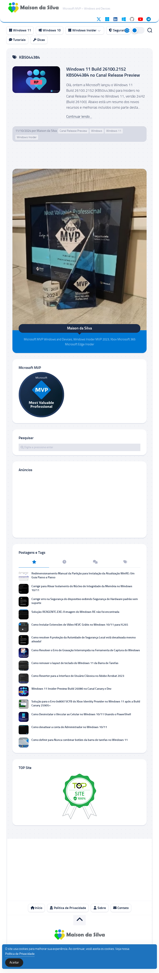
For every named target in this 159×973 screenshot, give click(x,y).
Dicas (40, 40)
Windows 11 (21, 30)
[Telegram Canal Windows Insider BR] (148, 19)
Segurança (120, 30)
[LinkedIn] (115, 19)
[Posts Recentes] (64, 562)
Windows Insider (83, 30)
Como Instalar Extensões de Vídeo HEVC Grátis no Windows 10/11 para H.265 (79, 624)
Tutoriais (19, 40)
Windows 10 (51, 30)
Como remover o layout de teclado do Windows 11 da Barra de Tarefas (74, 663)
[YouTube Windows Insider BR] (140, 19)
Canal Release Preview (73, 131)
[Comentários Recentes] (95, 562)
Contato (123, 908)
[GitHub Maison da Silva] (132, 19)
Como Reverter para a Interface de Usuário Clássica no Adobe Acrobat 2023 (77, 676)
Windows (96, 131)
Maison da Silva (47, 131)
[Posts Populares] (34, 562)
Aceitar (14, 962)
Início (38, 908)
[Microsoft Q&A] (123, 19)
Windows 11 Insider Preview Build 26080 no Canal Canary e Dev (71, 688)
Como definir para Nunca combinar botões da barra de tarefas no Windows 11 (79, 740)
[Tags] (125, 562)
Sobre (101, 908)
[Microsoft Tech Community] (107, 19)
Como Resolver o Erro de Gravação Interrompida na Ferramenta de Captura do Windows (85, 650)
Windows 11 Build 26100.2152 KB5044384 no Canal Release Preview (103, 72)
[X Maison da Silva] (98, 19)
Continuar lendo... (79, 116)
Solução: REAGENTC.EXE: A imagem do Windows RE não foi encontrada (75, 612)
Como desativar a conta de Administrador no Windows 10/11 (69, 727)
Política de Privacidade (69, 908)
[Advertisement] (79, 505)
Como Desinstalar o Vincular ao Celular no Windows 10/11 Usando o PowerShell (81, 714)
